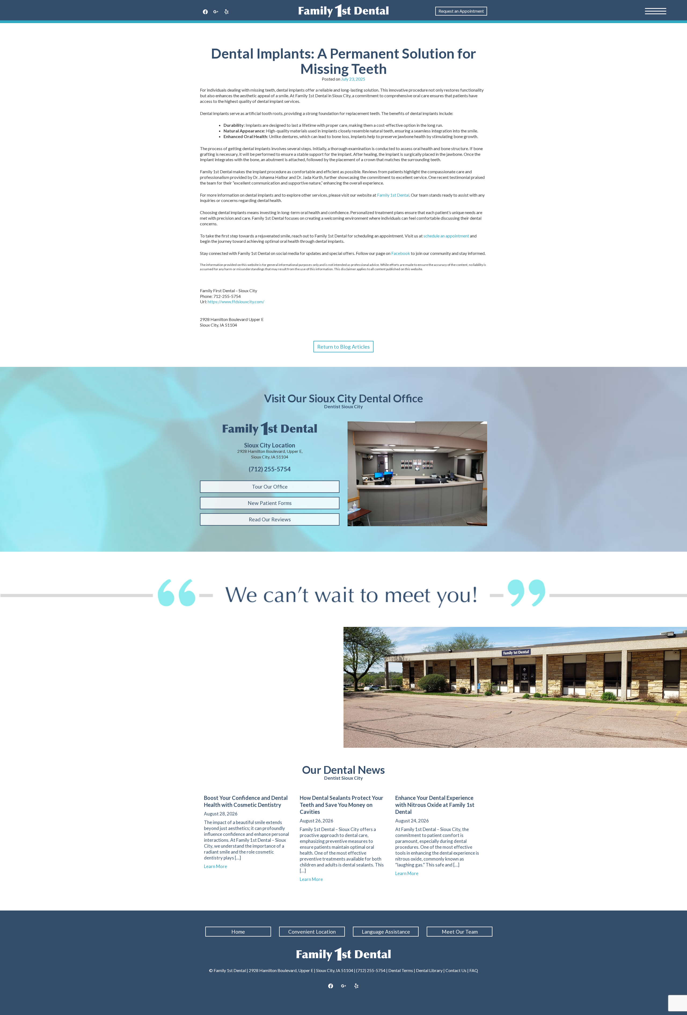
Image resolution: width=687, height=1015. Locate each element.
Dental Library (429, 970)
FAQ (473, 970)
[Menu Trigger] (655, 10)
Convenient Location (312, 932)
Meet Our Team (460, 932)
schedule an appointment (446, 235)
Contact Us (455, 970)
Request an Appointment (461, 10)
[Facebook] (205, 12)
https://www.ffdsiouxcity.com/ (236, 301)
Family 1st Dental (393, 194)
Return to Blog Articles (343, 347)
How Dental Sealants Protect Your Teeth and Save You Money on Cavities (341, 804)
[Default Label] (226, 12)
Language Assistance (386, 932)
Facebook (400, 253)
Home (238, 932)
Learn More (218, 866)
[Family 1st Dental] (343, 10)
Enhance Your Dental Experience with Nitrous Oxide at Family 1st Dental (434, 804)
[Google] (216, 12)
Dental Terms (400, 970)
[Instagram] (343, 986)
